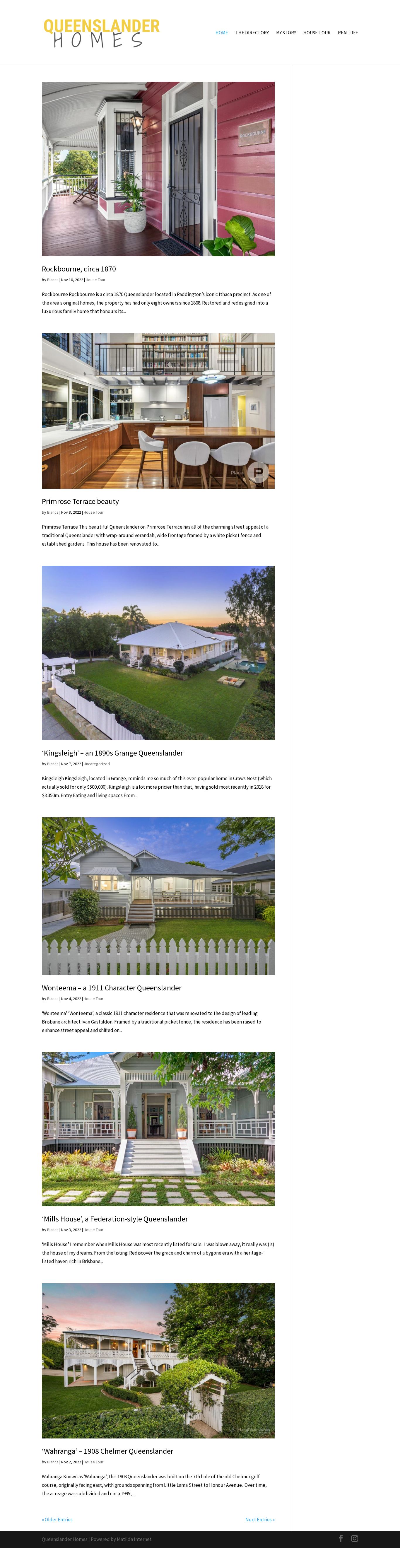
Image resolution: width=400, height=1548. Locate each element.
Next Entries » (260, 1519)
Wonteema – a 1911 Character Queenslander (112, 987)
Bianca (53, 279)
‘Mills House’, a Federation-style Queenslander (115, 1219)
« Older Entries (57, 1519)
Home (222, 32)
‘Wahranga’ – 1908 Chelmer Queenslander (107, 1451)
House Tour (317, 32)
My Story (286, 32)
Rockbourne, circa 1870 (79, 269)
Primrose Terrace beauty (80, 501)
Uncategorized (97, 763)
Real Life (348, 32)
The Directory (252, 32)
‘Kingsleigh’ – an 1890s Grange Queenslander (112, 753)
